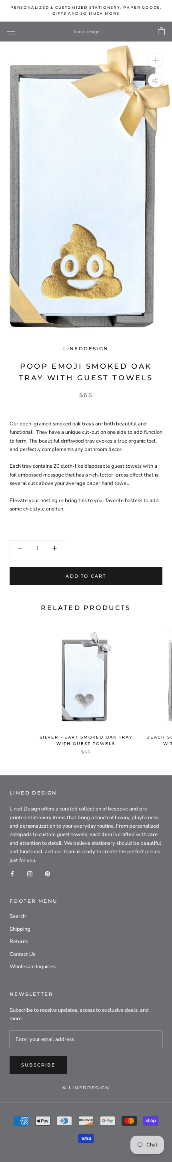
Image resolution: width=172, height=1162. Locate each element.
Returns (19, 941)
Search (18, 916)
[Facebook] (12, 873)
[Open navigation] (11, 31)
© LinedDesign (86, 1087)
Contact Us (22, 954)
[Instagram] (29, 873)
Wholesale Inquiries (33, 966)
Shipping (20, 929)
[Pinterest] (47, 873)
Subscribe (38, 1065)
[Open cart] (161, 32)
